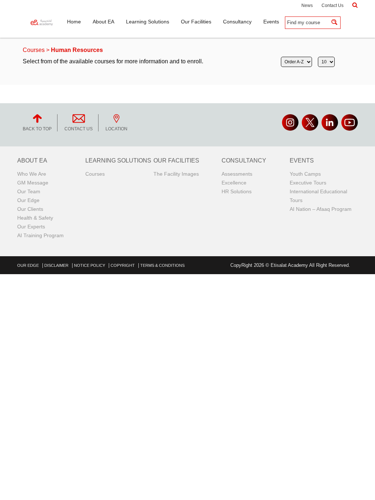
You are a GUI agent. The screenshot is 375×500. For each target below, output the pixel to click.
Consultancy (244, 160)
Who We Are (31, 174)
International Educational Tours (318, 196)
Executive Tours (308, 183)
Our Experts (31, 227)
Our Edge (28, 200)
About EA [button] (103, 22)
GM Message (32, 183)
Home (74, 22)
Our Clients (30, 209)
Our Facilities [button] (196, 22)
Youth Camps (305, 174)
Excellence (234, 183)
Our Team (28, 191)
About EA (32, 160)
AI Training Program (40, 235)
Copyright (123, 265)
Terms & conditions (162, 265)
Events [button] (271, 22)
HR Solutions (237, 191)
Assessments (237, 174)
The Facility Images (176, 174)
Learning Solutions (118, 160)
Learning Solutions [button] (147, 22)
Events (302, 160)
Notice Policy (89, 265)
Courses (34, 50)
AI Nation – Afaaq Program (321, 209)
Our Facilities (176, 160)
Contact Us (333, 5)
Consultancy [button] (237, 22)
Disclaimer (56, 265)
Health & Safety (35, 218)
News (307, 5)
